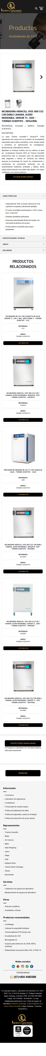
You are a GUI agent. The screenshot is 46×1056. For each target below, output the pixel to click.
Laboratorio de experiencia (15, 799)
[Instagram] (23, 966)
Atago (7, 855)
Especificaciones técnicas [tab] (14, 238)
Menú (41, 7)
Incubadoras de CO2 (13, 936)
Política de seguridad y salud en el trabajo (21, 814)
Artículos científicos (12, 906)
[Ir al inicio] (11, 7)
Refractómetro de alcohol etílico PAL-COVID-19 (23, 950)
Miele (7, 836)
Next (41, 77)
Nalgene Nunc (10, 863)
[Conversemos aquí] (27, 966)
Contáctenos (10, 803)
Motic (7, 844)
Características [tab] (10, 196)
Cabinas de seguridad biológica (17, 928)
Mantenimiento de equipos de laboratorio (20, 892)
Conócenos (9, 795)
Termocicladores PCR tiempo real (17, 932)
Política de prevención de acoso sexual (20, 818)
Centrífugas (9, 924)
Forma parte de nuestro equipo (16, 807)
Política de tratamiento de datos (17, 810)
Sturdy (7, 871)
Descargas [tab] (7, 250)
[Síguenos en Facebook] (32, 966)
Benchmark (9, 875)
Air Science (9, 840)
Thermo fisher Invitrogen (14, 867)
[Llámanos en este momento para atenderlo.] (18, 966)
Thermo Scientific (11, 832)
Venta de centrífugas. (19, 1004)
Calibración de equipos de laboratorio (19, 889)
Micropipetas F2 (11, 940)
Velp (6, 859)
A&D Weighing (10, 848)
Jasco (7, 851)
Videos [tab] (5, 244)
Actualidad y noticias (13, 910)
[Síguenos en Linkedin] (14, 966)
